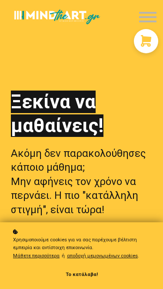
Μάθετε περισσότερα (36, 256)
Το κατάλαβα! (82, 274)
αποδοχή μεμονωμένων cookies (102, 256)
